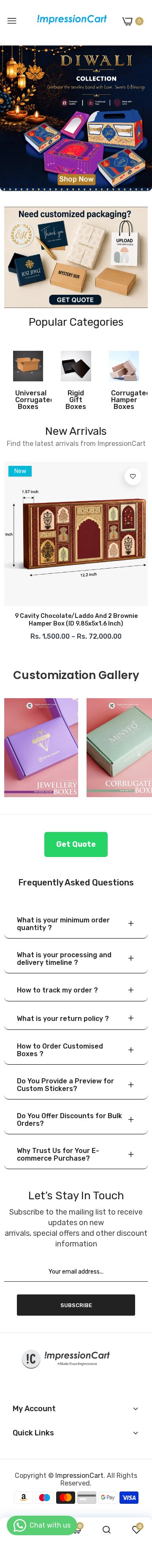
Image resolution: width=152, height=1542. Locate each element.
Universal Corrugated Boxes (28, 400)
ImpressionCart (79, 1476)
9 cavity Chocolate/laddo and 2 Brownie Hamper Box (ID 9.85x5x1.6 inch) (76, 619)
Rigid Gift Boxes (75, 400)
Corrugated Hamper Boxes (124, 400)
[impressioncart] (70, 21)
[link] (76, 116)
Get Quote (76, 844)
